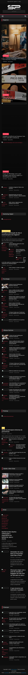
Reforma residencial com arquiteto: (17, 319)
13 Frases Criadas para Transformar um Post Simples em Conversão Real (17, 313)
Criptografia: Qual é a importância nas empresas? (17, 657)
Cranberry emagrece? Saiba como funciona (16, 188)
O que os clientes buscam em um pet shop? (17, 458)
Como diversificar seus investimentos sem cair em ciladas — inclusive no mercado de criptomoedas (17, 384)
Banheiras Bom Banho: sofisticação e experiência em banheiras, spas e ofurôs (9, 535)
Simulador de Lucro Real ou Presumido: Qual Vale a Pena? (16, 553)
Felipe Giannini (16, 307)
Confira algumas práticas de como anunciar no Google (16, 244)
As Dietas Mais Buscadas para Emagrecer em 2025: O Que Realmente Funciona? (17, 498)
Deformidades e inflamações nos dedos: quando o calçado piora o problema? (16, 492)
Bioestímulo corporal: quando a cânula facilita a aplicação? (16, 474)
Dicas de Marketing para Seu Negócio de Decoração (20, 250)
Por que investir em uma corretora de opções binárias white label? (17, 618)
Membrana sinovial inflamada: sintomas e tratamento (16, 480)
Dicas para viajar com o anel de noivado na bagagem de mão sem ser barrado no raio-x (17, 572)
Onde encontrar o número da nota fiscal (17, 637)
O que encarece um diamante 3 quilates (16, 589)
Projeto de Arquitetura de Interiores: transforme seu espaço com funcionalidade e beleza (17, 377)
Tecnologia (5, 55)
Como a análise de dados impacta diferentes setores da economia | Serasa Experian (16, 291)
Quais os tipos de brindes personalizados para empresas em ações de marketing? (16, 304)
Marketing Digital (6, 231)
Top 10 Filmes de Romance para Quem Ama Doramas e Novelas (13, 58)
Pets (3, 427)
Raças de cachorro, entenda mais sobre (16, 439)
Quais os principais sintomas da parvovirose (12, 430)
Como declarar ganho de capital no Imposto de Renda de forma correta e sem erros (17, 625)
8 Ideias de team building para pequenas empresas (15, 285)
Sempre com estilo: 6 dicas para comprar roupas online (16, 642)
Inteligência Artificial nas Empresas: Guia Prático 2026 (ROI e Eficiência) (14, 137)
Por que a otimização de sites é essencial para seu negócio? (12, 234)
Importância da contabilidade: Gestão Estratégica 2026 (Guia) (17, 613)
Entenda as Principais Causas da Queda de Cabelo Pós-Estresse (16, 486)
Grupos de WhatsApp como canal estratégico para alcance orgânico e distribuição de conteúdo (12, 175)
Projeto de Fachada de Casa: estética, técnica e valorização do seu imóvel (17, 390)
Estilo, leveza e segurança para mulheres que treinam (16, 203)
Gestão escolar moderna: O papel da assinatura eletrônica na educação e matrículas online (17, 298)
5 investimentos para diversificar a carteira (17, 648)
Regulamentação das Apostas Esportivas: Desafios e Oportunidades (17, 195)
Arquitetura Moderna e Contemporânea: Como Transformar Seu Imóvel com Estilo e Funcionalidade (17, 397)
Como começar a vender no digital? (17, 267)
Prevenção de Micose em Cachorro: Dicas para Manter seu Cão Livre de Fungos (20, 446)
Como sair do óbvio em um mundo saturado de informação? (12, 97)
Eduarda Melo (10, 61)
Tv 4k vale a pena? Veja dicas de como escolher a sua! (17, 453)
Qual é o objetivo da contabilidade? (17, 630)
